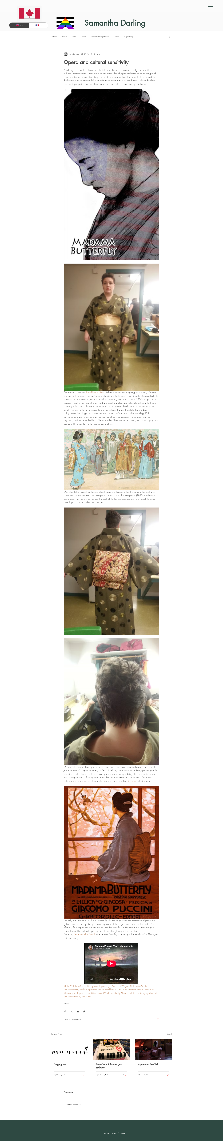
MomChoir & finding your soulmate (109, 1066)
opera (117, 36)
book (84, 36)
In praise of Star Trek (148, 1064)
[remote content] (111, 963)
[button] (210, 6)
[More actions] (157, 54)
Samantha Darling (115, 23)
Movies (64, 36)
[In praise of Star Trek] (153, 1049)
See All (169, 1034)
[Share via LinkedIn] (77, 1011)
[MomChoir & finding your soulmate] (111, 1049)
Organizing (128, 36)
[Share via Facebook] (65, 1011)
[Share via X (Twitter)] (71, 1011)
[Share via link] (84, 1011)
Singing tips (60, 1064)
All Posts (54, 36)
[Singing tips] (69, 1049)
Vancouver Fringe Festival (100, 36)
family (75, 36)
